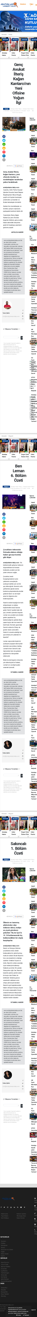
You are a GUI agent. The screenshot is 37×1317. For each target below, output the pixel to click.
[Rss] (18, 1207)
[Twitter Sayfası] (5, 1207)
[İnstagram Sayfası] (8, 1207)
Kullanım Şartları (21, 1214)
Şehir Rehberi (5, 1279)
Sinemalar (4, 1275)
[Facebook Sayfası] (2, 1207)
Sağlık (3, 1251)
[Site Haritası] (21, 1207)
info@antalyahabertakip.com (11, 316)
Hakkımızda (4, 1214)
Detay (19, 1315)
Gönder (22, 337)
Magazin (11, 436)
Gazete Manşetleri (6, 1281)
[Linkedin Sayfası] (15, 1207)
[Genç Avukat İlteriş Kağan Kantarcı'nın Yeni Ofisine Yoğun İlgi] (13, 124)
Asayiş (10, 34)
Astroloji (3, 1296)
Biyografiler (4, 1292)
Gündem (23, 4)
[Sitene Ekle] (25, 1207)
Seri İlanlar (4, 1277)
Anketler (3, 1290)
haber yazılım (4, 1315)
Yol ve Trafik (4, 1264)
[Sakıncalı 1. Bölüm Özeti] (13, 874)
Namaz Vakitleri (5, 1266)
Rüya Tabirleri (5, 1294)
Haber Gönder (21, 1218)
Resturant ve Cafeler (7, 1249)
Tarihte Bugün (5, 1273)
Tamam (26, 1315)
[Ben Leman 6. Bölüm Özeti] (13, 501)
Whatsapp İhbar (21, 1216)
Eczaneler (4, 1268)
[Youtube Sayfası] (11, 1207)
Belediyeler (4, 1245)
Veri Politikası (5, 1218)
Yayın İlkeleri (4, 1216)
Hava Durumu (5, 1262)
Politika (3, 1243)
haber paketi (3, 1313)
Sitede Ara (4, 1288)
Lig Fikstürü (4, 1271)
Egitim (3, 1256)
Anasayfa (4, 34)
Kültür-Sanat (4, 1254)
